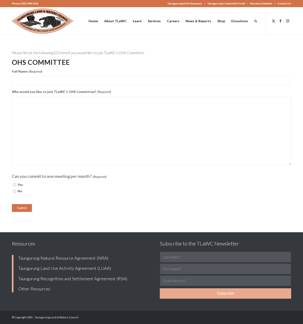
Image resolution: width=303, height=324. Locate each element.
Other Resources (34, 288)
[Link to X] (273, 20)
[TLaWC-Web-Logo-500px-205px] (43, 21)
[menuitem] (185, 3)
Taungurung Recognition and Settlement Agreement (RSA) (72, 278)
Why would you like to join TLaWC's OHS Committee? (61, 92)
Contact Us (284, 3)
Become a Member (261, 3)
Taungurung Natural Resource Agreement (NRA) (63, 258)
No (20, 191)
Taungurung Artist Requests (184, 3)
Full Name (27, 71)
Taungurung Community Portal (226, 3)
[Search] (255, 21)
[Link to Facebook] (280, 20)
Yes (20, 185)
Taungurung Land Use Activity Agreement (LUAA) (64, 268)
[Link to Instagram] (287, 20)
